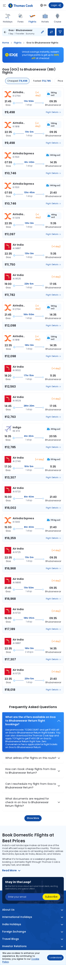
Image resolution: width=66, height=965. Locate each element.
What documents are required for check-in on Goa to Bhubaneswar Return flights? (27, 802)
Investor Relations (14, 946)
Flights (32, 21)
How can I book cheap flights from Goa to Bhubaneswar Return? (30, 771)
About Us (8, 909)
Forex (20, 21)
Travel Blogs (10, 939)
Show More (33, 818)
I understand (55, 957)
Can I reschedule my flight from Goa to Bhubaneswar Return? (30, 785)
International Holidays (17, 917)
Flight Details (52, 112)
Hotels (45, 21)
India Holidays (11, 924)
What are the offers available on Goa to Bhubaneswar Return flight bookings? (30, 720)
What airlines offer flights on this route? (30, 758)
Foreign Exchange (14, 931)
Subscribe (51, 897)
